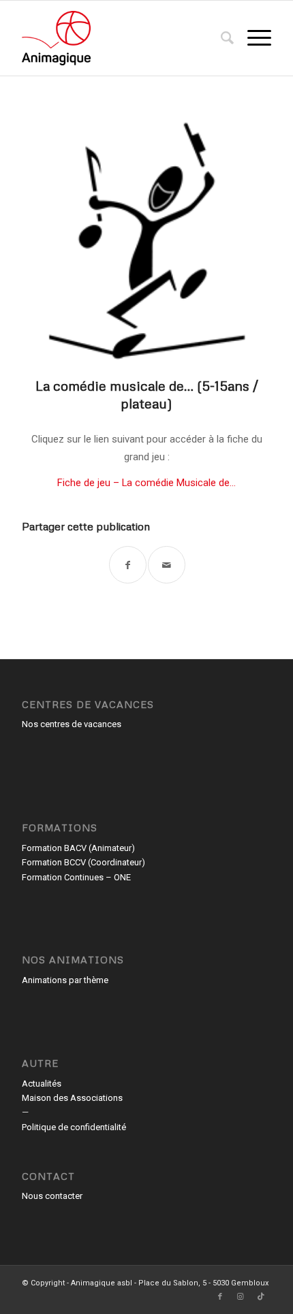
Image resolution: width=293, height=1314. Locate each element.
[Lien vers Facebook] (220, 1297)
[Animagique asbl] (121, 38)
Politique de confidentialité (74, 1127)
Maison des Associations (72, 1098)
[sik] (146, 234)
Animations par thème (65, 980)
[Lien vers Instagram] (240, 1297)
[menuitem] (220, 38)
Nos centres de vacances (71, 724)
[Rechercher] (220, 38)
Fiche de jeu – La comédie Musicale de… (146, 483)
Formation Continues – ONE (76, 877)
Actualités (41, 1083)
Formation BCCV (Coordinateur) (83, 862)
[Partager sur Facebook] (127, 564)
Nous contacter (52, 1196)
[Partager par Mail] (166, 564)
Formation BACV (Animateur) (78, 848)
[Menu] (252, 38)
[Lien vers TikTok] (261, 1297)
